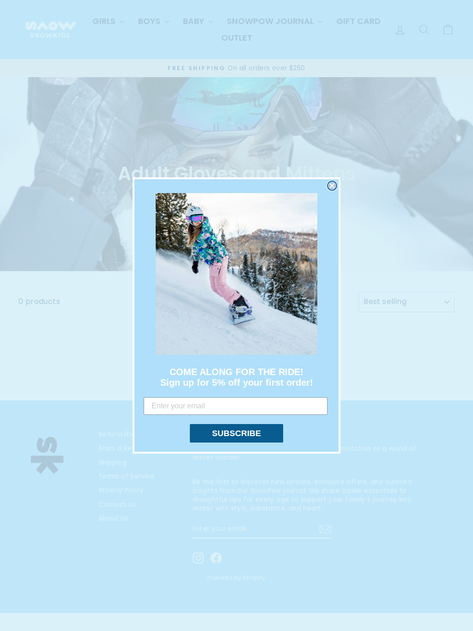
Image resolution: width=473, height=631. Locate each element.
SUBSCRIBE (236, 433)
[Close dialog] (332, 185)
